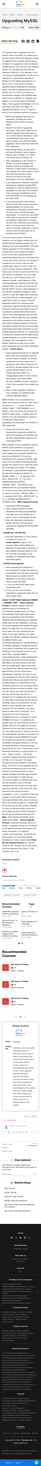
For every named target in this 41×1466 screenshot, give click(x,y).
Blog (12, 15)
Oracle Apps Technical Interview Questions (17, 1367)
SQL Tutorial (9, 1188)
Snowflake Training (9, 1312)
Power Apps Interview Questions (13, 1365)
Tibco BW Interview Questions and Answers (17, 1358)
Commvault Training (21, 1317)
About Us (6, 1433)
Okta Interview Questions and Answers (16, 1387)
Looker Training (7, 1314)
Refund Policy (26, 1433)
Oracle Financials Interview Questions (29, 934)
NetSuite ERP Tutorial (26, 1413)
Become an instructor (20, 1259)
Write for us (20, 1261)
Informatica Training (25, 1312)
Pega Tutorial (26, 1418)
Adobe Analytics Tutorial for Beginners (15, 1415)
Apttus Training (21, 1319)
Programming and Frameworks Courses (16, 1289)
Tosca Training (7, 1322)
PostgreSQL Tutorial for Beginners (14, 1403)
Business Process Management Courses (16, 1303)
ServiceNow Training (25, 1333)
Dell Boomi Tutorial (24, 1420)
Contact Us (15, 1433)
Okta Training (7, 1317)
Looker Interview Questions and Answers (16, 1389)
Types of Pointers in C (29, 912)
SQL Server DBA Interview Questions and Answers (19, 1205)
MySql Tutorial (10, 1192)
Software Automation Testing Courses (15, 1298)
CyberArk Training (8, 1336)
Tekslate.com (26, 1440)
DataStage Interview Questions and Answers (18, 1372)
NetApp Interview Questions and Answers (17, 1363)
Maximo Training (23, 1331)
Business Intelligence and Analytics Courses (17, 1286)
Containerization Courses (11, 1300)
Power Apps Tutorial (9, 1406)
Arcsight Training (20, 1338)
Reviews (35, 1433)
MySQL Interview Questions (15, 1200)
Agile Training (7, 1338)
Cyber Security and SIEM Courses (14, 1296)
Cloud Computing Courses (11, 1284)
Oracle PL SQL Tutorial (13, 1196)
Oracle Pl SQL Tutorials (11, 845)
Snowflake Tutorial (8, 1398)
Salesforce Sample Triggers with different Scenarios (10, 933)
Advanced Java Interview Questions (15, 1360)
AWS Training (22, 1336)
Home (4, 15)
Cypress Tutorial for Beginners (13, 1408)
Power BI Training (8, 1340)
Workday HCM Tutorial (26, 1401)
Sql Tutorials (29, 843)
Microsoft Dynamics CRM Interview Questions (18, 1355)
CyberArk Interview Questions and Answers (17, 1384)
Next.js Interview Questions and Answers (16, 1380)
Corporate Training (20, 1249)
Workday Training (8, 1331)
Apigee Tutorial (22, 1398)
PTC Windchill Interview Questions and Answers (19, 1375)
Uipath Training (20, 1314)
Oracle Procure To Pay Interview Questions (9, 922)
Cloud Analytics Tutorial (10, 1418)
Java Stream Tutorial (9, 1413)
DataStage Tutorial (9, 1420)
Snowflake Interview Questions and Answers (18, 1377)
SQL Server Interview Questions (17, 1211)
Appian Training (7, 1319)
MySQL (20, 15)
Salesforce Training (9, 1333)
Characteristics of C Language (29, 922)
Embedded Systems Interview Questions (10, 912)
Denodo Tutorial (24, 1410)
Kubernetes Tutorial (9, 1410)
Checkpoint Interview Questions (13, 1370)
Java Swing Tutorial (9, 1401)
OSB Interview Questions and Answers (16, 1382)
